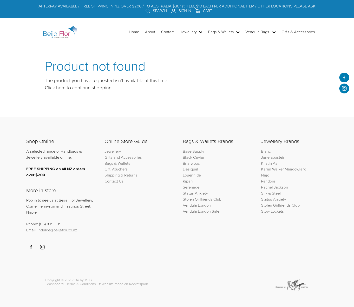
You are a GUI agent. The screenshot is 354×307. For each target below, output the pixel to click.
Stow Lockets (272, 211)
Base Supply (193, 151)
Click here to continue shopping (78, 87)
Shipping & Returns (121, 175)
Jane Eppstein (273, 157)
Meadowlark (295, 169)
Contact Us (114, 181)
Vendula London (197, 205)
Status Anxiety (195, 193)
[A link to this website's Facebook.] (344, 77)
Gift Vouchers (116, 169)
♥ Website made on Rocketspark (123, 283)
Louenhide (192, 175)
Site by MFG (82, 280)
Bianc (266, 151)
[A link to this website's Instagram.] (344, 88)
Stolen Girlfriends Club (202, 199)
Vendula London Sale (201, 211)
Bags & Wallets (117, 163)
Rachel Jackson (274, 187)
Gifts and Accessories (123, 157)
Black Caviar (193, 157)
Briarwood (191, 163)
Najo (265, 175)
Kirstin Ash (270, 163)
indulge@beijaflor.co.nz (57, 230)
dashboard (55, 283)
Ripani (188, 181)
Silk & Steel (271, 193)
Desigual (190, 169)
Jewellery (113, 151)
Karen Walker (272, 169)
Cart (207, 10)
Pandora (268, 181)
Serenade (191, 187)
